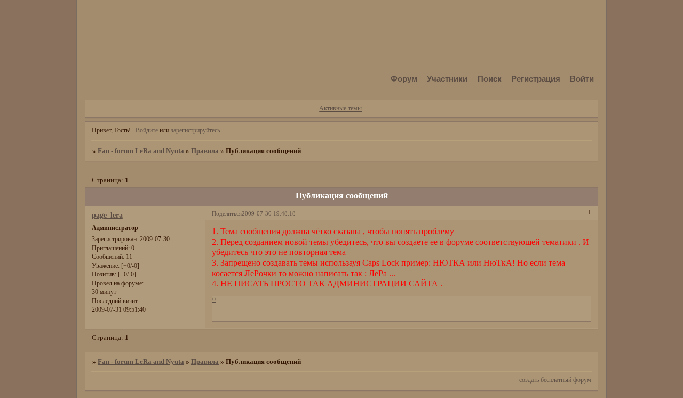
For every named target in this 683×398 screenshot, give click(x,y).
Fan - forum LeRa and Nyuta (141, 151)
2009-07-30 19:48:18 (269, 214)
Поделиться (227, 214)
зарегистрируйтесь (195, 130)
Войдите (147, 130)
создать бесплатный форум (555, 380)
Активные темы (340, 108)
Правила (205, 151)
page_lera (107, 215)
